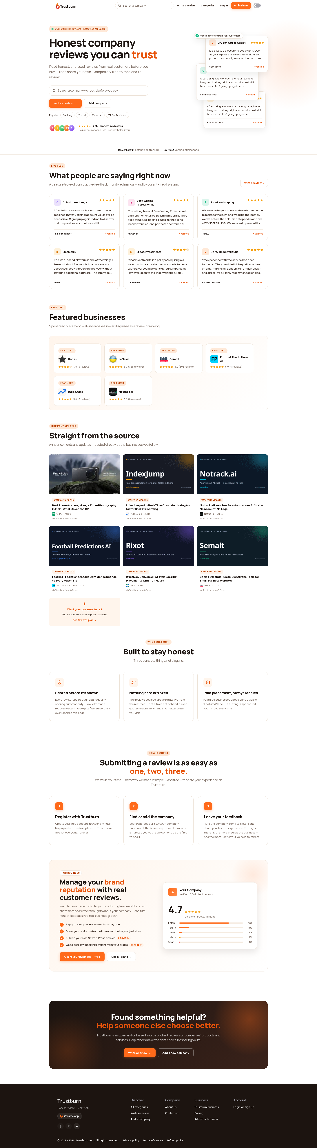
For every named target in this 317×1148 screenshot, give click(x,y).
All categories (139, 1107)
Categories (207, 5)
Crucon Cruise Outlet (232, 42)
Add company (97, 103)
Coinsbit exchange (75, 202)
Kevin (57, 282)
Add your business (206, 1119)
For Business (119, 115)
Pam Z (205, 233)
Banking (67, 115)
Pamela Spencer (63, 233)
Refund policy (175, 1140)
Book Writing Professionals (145, 202)
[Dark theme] (256, 5)
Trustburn (69, 1100)
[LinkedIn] (77, 1126)
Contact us (171, 1113)
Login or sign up (243, 1107)
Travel (82, 115)
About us (170, 1107)
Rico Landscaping (222, 202)
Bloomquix (69, 252)
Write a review (186, 5)
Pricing (198, 1113)
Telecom (97, 115)
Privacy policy (131, 1140)
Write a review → (254, 183)
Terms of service (153, 1140)
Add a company (140, 1119)
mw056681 (133, 233)
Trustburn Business (206, 1107)
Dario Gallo (134, 282)
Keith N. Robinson (211, 282)
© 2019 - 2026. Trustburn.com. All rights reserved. (88, 1140)
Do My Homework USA (224, 252)
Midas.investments (149, 252)
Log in (224, 5)
